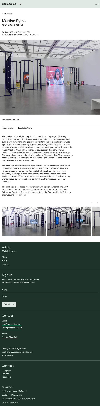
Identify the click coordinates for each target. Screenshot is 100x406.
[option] (24, 221)
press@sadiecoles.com (12, 327)
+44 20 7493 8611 (9, 336)
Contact (5, 264)
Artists (6, 247)
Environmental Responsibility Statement (18, 398)
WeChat (5, 373)
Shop (4, 257)
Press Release (7, 127)
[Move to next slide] (97, 203)
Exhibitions (8, 13)
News (4, 260)
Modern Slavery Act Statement (14, 390)
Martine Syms (13, 20)
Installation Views (25, 127)
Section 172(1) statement (12, 394)
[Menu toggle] (96, 3)
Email (4, 296)
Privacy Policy (7, 387)
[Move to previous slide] (91, 203)
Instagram (6, 370)
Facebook (6, 376)
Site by (10, 403)
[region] (51, 221)
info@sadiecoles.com (11, 324)
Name (4, 290)
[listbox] (51, 221)
